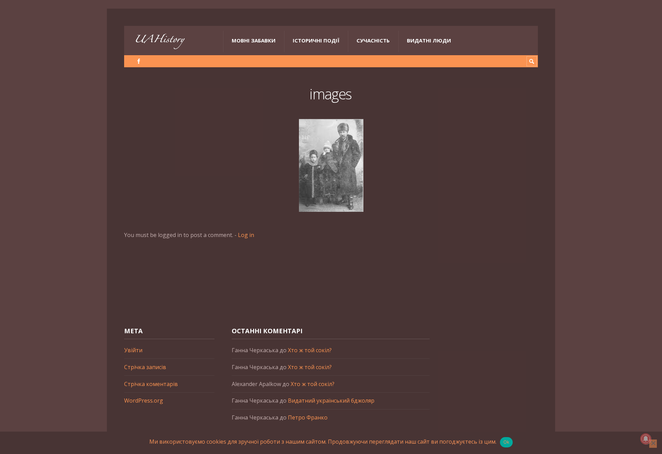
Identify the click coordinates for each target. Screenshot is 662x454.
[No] (653, 444)
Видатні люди (429, 40)
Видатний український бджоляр (331, 400)
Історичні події (316, 40)
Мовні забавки (253, 40)
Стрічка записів (145, 367)
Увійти (133, 350)
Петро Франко (308, 417)
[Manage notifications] (645, 438)
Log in (246, 235)
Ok (506, 442)
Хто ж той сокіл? (310, 350)
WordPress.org (143, 400)
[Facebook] (139, 61)
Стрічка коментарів (151, 384)
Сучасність (373, 40)
